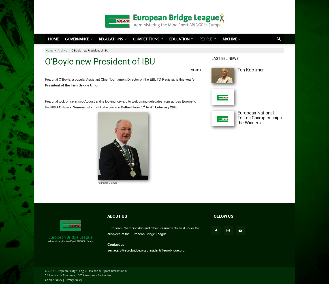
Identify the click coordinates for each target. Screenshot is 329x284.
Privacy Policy (73, 280)
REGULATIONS (111, 39)
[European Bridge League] (164, 20)
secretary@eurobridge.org (126, 250)
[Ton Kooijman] (232, 75)
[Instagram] (228, 230)
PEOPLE (206, 39)
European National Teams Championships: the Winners (260, 117)
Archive (62, 50)
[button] (278, 39)
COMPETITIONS (146, 39)
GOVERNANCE (77, 39)
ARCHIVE (229, 39)
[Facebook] (216, 230)
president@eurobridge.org (165, 250)
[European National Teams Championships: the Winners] (232, 118)
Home (53, 39)
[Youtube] (240, 230)
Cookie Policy (53, 280)
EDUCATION (179, 39)
